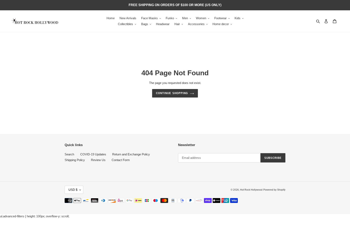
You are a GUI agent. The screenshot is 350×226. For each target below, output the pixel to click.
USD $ (72, 189)
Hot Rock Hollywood (251, 189)
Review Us (98, 160)
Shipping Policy (75, 160)
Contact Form (121, 160)
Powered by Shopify (274, 189)
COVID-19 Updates (93, 154)
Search (69, 154)
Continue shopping (172, 93)
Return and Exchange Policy (131, 154)
